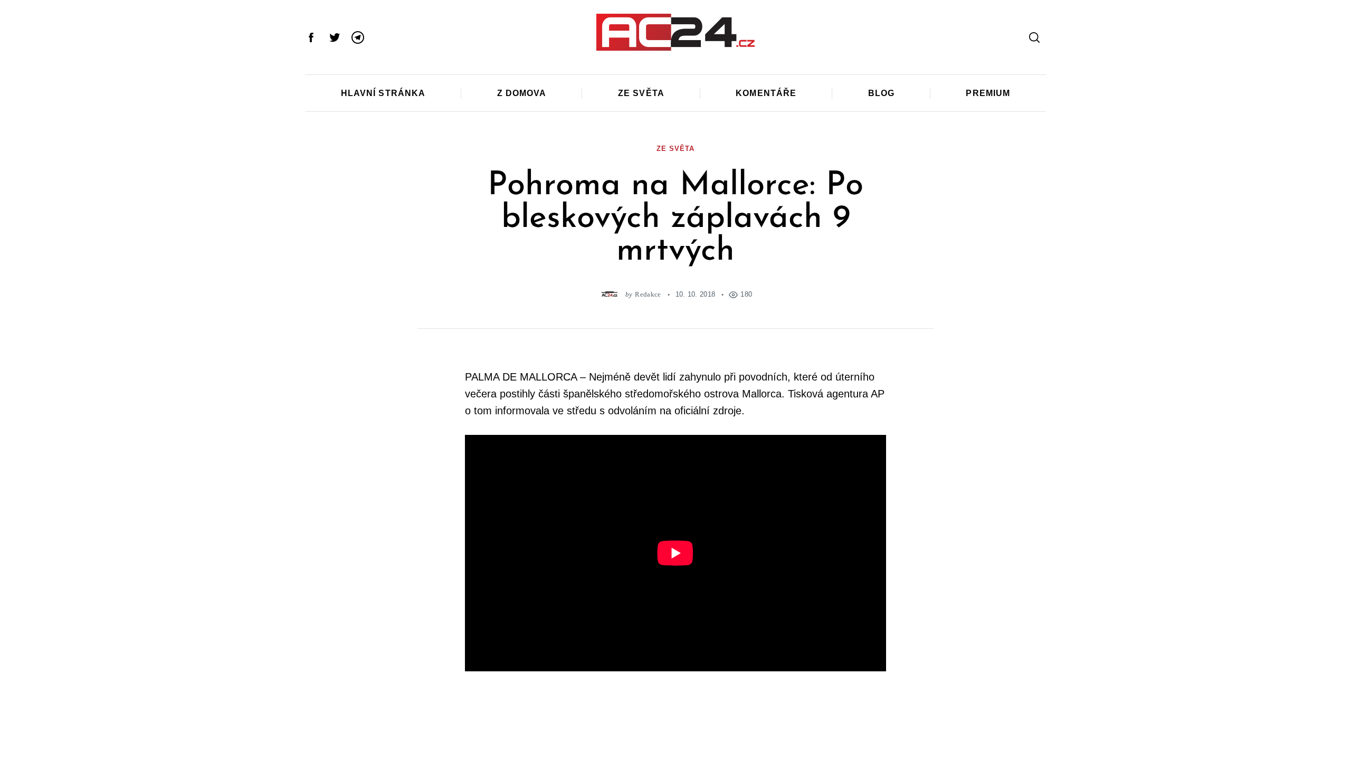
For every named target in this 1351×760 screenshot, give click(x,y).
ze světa (675, 149)
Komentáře (766, 93)
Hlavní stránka (383, 93)
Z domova (522, 93)
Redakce (648, 294)
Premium (988, 93)
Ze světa (641, 93)
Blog (881, 93)
